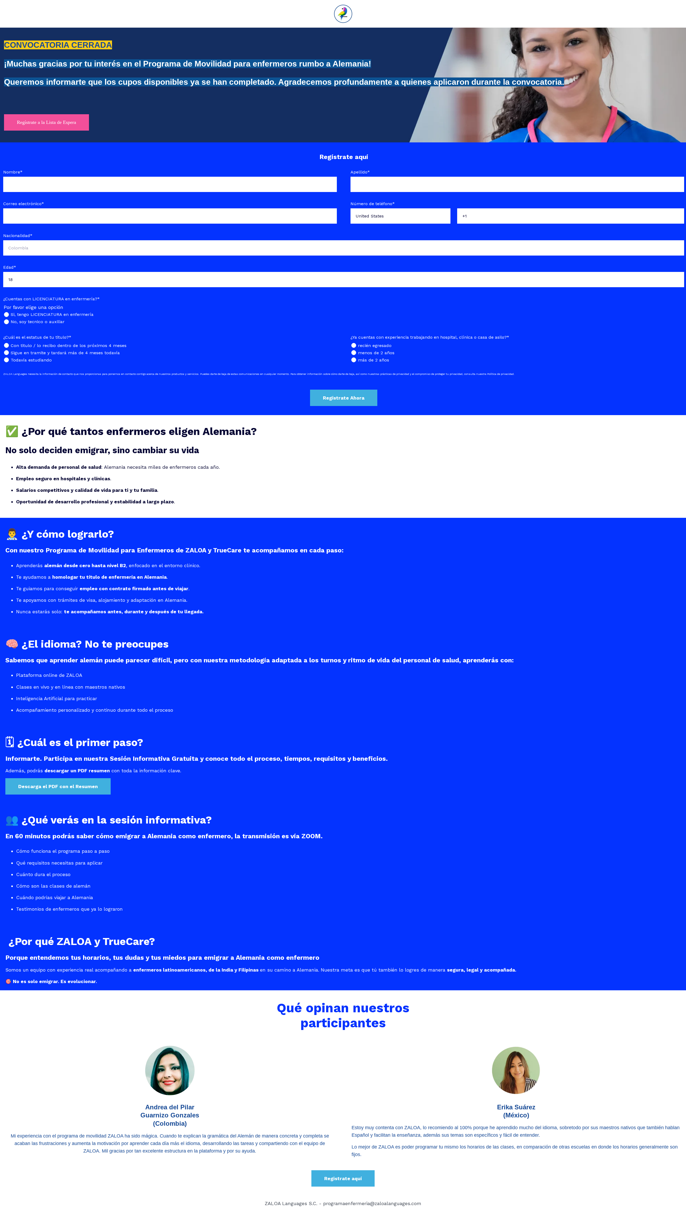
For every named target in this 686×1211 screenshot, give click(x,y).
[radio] (343, 314)
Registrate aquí (343, 1178)
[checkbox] (343, 318)
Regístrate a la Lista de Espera (46, 122)
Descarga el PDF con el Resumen (58, 786)
